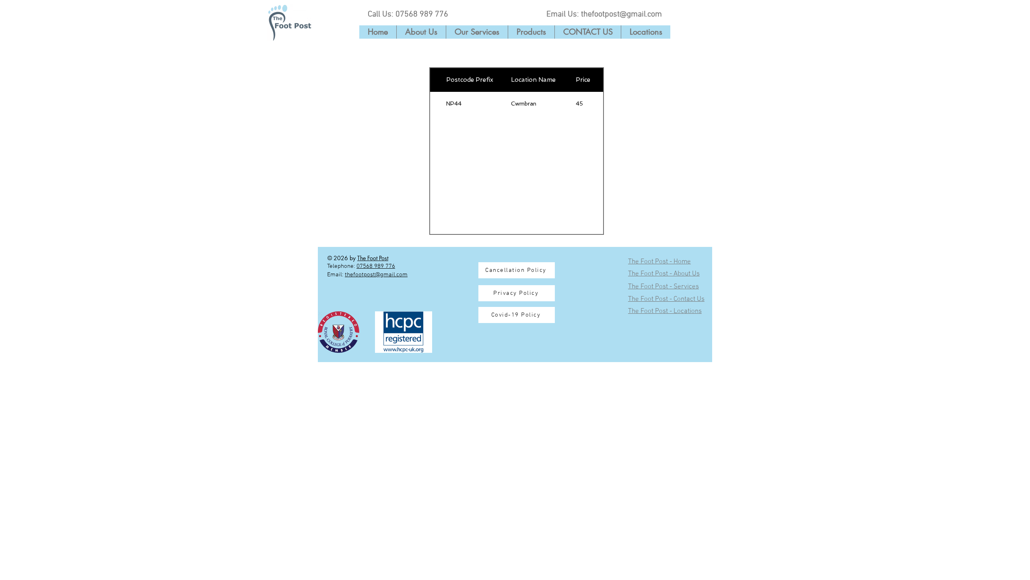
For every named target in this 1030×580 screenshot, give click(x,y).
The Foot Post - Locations (665, 311)
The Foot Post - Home (659, 262)
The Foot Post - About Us (664, 274)
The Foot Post (372, 258)
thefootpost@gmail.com (621, 14)
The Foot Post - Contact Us (666, 299)
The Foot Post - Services (663, 287)
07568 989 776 (422, 14)
